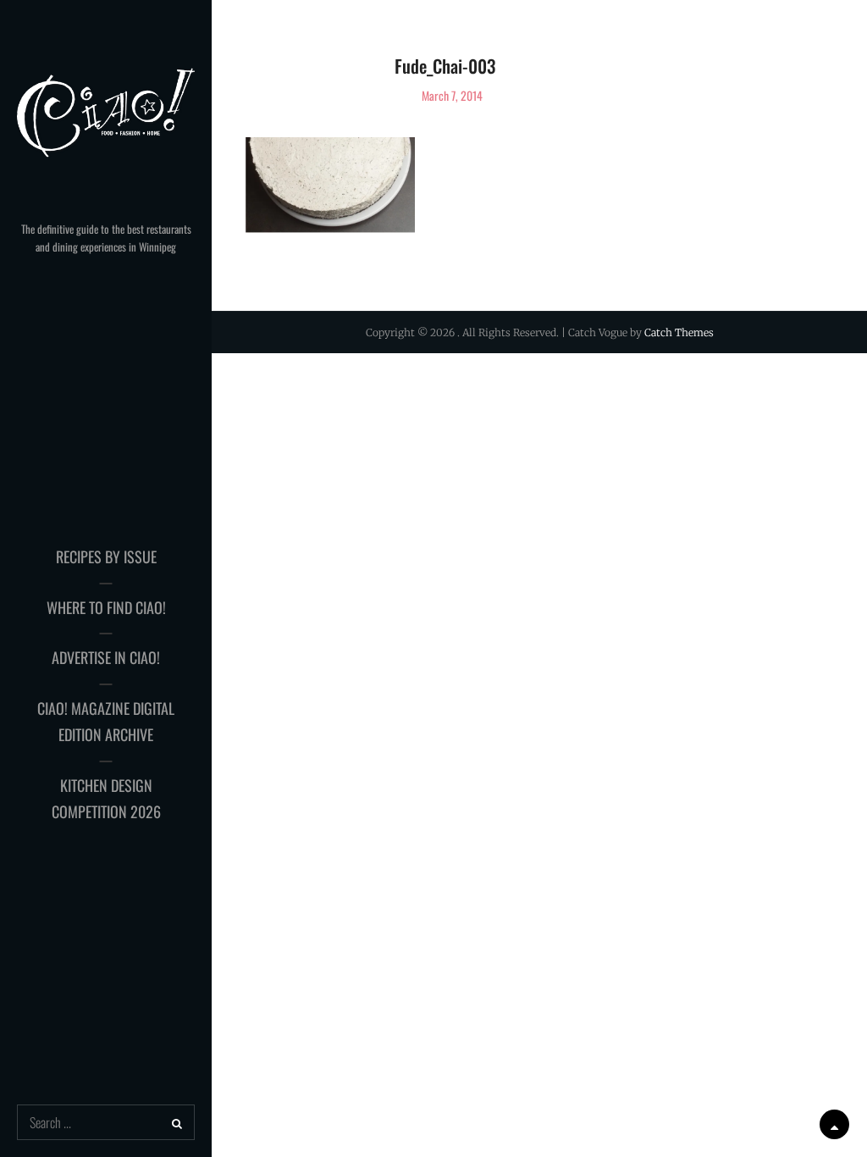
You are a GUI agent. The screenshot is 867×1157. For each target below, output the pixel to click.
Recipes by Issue (106, 556)
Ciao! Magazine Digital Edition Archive (105, 721)
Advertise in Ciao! (106, 657)
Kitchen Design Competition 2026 (106, 798)
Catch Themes (679, 332)
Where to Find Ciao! (106, 607)
